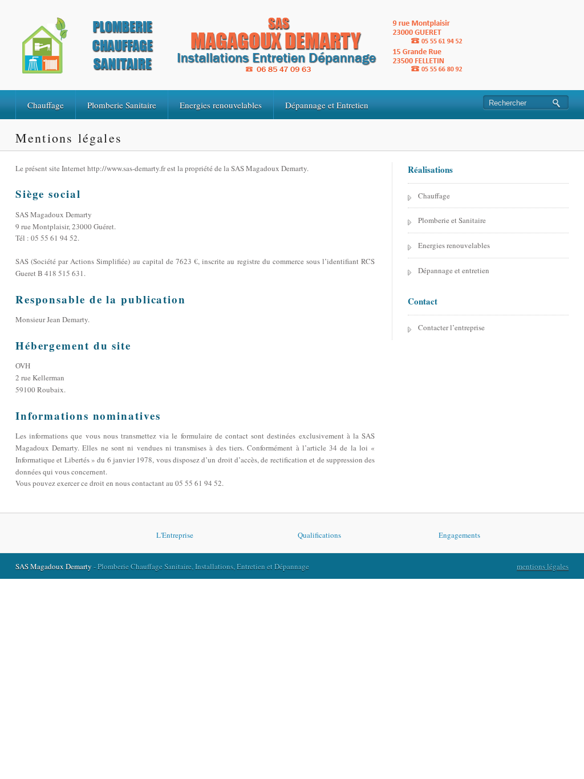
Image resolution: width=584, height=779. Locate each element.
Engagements (459, 535)
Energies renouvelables (221, 105)
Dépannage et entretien (453, 270)
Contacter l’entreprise (451, 327)
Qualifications (319, 535)
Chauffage (45, 105)
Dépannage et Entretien (326, 105)
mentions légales (543, 566)
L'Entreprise (174, 535)
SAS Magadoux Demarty (53, 566)
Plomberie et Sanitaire (452, 220)
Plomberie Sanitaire (121, 105)
